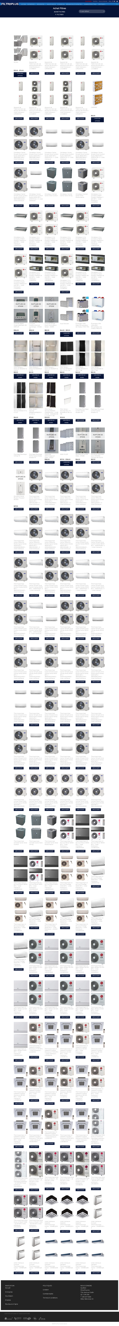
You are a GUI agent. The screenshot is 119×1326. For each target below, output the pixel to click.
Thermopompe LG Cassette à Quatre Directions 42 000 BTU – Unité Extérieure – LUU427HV (97, 1093)
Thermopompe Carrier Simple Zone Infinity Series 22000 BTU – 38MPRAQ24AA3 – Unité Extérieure (20, 674)
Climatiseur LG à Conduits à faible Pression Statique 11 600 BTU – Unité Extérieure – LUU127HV (97, 198)
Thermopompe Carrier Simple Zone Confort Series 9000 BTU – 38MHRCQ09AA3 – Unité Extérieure (20, 631)
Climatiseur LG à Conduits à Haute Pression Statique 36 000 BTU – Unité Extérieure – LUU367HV (66, 284)
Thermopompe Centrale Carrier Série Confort (20, 842)
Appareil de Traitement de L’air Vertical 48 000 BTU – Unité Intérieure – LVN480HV (82, 111)
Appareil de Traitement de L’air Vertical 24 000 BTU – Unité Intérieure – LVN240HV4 (82, 65)
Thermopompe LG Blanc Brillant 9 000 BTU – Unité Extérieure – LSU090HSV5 (97, 1010)
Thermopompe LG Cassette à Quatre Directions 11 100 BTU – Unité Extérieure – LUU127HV (36, 1049)
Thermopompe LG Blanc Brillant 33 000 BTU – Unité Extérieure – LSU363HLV (66, 1010)
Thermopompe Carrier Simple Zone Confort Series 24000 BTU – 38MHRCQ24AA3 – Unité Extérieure (20, 588)
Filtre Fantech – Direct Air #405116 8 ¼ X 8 (35, 368)
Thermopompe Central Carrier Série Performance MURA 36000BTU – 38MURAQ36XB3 (66, 803)
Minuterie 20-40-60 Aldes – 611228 (82, 455)
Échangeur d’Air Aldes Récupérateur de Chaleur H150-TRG (82, 325)
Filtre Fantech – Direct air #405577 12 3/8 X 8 (51, 368)
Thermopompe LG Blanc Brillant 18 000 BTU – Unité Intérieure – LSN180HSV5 (82, 969)
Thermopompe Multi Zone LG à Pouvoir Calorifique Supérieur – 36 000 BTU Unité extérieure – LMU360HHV (98, 1139)
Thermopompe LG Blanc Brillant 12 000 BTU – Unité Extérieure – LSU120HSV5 (35, 969)
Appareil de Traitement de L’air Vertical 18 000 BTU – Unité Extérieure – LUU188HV (36, 65)
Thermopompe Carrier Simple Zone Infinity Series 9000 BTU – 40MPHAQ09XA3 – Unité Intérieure (66, 674)
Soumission (88, 1)
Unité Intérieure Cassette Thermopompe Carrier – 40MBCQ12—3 (67, 1225)
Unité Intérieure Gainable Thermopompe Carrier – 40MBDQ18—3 (82, 1266)
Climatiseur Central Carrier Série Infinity (66, 195)
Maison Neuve (51, 4)
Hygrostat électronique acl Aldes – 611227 (50, 456)
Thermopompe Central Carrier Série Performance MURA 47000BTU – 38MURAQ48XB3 (82, 803)
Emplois (8, 1300)
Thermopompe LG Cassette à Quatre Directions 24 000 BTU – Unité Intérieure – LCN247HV (51, 1096)
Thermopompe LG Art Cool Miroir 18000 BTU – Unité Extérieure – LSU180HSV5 (98, 844)
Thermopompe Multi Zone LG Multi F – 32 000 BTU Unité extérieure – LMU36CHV (67, 1180)
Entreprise (31, 4)
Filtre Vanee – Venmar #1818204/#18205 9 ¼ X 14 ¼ (35, 411)
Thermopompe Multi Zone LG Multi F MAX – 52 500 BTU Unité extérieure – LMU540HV (20, 1224)
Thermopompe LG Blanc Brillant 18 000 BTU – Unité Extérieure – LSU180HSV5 (66, 969)
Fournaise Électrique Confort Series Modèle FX (97, 410)
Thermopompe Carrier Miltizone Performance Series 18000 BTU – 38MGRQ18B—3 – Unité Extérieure (35, 500)
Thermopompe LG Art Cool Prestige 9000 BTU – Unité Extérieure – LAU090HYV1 (82, 927)
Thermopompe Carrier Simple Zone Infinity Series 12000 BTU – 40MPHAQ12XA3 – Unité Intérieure (51, 631)
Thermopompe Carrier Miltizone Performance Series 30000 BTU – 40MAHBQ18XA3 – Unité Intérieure (20, 545)
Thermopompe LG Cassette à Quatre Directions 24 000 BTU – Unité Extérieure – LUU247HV (35, 1093)
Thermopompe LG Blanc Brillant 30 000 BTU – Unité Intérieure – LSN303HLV (51, 1010)
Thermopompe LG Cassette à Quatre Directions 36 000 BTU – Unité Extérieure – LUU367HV (66, 1093)
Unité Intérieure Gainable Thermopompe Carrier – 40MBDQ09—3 (51, 1266)
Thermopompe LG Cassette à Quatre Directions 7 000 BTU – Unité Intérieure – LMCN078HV (36, 1138)
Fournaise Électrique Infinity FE (20, 455)
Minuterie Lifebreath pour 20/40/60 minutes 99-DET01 (97, 456)
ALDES (16, 62)
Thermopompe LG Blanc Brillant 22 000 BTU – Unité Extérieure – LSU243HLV (97, 969)
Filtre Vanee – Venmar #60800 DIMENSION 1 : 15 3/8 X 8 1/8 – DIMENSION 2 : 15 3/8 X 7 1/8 (51, 412)
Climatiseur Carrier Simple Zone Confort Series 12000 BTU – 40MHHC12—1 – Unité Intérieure (51, 156)
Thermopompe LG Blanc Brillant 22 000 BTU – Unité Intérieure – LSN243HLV (20, 1010)
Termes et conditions (50, 1298)
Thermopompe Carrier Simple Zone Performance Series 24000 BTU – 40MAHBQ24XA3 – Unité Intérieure (97, 717)
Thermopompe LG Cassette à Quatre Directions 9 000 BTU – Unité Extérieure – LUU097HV (51, 1135)
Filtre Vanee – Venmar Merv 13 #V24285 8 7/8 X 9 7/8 (66, 411)
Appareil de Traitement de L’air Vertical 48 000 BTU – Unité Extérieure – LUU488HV (67, 111)
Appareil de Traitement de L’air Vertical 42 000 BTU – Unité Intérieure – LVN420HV (51, 111)
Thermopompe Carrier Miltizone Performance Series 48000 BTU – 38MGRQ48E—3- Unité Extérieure (66, 545)
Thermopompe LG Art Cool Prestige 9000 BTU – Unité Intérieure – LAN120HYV (20, 963)
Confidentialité (48, 1294)
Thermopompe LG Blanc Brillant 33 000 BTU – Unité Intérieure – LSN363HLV (82, 1010)
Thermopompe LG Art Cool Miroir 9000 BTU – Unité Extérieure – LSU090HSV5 (35, 886)
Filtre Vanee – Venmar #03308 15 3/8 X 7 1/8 (97, 368)
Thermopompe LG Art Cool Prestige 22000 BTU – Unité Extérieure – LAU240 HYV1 (51, 927)
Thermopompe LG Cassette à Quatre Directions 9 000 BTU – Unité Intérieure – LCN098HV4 (67, 1138)
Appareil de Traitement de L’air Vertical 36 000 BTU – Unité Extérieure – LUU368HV (98, 65)
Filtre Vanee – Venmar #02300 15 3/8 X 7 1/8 (82, 368)
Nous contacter (103, 1)
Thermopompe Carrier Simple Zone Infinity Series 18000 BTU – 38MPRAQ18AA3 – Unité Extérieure (82, 631)
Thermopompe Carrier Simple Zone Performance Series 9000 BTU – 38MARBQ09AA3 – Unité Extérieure (82, 760)
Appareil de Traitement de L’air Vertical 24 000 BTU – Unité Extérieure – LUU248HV (67, 65)
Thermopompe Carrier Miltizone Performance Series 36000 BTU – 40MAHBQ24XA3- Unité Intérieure (51, 545)
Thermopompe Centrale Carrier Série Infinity (36, 842)
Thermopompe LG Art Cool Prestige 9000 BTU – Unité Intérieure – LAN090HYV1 (97, 921)
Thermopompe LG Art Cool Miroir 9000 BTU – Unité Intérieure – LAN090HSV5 (51, 886)
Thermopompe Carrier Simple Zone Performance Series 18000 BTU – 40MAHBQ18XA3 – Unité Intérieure (66, 717)
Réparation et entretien (74, 4)
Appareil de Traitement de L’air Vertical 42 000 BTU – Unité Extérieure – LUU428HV (36, 111)
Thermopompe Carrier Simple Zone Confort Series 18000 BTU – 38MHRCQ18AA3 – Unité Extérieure (82, 545)
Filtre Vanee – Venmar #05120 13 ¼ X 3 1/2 (20, 410)
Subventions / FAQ (90, 4)
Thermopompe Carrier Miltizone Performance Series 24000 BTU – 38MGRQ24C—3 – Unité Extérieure (66, 500)
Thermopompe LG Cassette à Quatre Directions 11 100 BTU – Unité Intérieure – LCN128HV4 (51, 1052)
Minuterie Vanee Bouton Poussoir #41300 (19, 497)
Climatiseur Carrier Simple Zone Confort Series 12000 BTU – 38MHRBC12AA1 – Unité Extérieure (20, 156)
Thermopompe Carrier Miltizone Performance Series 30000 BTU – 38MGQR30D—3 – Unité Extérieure (97, 500)
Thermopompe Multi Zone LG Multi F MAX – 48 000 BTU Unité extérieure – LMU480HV (98, 1180)
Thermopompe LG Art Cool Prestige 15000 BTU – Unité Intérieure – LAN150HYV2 (97, 880)
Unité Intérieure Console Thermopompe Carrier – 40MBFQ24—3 (35, 1266)
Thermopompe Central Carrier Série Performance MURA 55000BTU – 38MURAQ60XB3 (97, 803)
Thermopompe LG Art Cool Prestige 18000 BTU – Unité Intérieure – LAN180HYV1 (35, 921)
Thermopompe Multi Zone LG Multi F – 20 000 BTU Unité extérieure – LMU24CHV (36, 1181)
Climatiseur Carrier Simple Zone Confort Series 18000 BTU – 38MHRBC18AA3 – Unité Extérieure (82, 156)
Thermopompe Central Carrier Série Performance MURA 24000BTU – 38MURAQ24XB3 (35, 803)
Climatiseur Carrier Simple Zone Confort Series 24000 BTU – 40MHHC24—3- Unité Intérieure (36, 197)
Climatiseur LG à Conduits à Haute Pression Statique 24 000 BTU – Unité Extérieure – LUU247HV (20, 284)
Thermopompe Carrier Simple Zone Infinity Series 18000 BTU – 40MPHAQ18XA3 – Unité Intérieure (97, 631)
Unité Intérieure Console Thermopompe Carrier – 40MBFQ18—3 (20, 1266)
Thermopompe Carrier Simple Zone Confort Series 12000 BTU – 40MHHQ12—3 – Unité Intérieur (97, 587)
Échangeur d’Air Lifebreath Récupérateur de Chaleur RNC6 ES (96, 326)
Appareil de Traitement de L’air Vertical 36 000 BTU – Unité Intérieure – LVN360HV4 (20, 111)
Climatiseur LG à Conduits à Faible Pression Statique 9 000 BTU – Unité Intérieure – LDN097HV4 (97, 241)
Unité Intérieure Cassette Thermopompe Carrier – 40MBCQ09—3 (51, 1225)
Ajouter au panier (20, 376)
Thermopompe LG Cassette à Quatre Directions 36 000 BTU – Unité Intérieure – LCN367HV (82, 1096)
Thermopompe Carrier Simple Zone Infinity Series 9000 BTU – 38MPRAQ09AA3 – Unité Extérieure (51, 674)
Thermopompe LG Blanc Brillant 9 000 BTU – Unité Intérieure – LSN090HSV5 (20, 1052)
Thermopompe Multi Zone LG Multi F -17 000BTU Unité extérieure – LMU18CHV (82, 1181)
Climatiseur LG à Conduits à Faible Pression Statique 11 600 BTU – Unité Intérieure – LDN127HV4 (20, 241)
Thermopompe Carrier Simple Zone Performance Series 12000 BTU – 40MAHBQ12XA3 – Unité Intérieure (35, 717)
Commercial (61, 4)
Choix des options (20, 74)
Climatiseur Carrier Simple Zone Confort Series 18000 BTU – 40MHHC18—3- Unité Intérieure (98, 156)
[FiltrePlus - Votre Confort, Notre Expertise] (10, 4)
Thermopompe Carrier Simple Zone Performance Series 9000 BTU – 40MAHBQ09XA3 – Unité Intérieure (97, 760)
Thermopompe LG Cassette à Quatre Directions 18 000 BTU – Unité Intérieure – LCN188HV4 (97, 1053)
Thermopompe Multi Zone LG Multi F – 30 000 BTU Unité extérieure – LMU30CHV (51, 1180)
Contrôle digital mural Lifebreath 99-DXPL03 (20, 325)
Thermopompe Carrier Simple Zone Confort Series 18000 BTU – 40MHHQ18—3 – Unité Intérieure (98, 544)
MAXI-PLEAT (64, 454)
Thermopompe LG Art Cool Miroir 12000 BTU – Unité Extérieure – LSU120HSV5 (67, 844)
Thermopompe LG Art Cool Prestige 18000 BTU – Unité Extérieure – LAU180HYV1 (20, 927)
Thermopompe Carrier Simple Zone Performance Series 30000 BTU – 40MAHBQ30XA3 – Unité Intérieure (35, 760)
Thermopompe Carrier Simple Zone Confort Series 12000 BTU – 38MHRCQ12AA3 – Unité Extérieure (66, 588)
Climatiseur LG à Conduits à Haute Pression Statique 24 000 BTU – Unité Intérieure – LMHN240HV (51, 276)
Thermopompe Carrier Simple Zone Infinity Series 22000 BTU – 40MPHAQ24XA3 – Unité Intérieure (35, 674)
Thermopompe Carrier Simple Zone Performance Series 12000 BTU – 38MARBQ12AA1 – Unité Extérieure (82, 674)
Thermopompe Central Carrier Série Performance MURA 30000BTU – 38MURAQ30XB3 (51, 803)
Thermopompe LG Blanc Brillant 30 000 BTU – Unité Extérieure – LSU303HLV (36, 1010)
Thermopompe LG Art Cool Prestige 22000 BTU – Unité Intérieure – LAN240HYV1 (66, 921)
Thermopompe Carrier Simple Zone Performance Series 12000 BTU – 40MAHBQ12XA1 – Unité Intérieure (20, 717)
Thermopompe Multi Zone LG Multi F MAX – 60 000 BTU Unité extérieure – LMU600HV (36, 1224)
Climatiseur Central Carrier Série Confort (51, 195)
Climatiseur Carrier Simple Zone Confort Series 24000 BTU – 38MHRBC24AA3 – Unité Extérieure (20, 197)
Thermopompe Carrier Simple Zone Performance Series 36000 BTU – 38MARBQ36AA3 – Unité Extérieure (51, 760)
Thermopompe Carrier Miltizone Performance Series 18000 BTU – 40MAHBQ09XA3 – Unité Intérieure (51, 500)
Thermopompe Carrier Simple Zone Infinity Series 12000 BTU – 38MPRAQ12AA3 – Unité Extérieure (66, 631)
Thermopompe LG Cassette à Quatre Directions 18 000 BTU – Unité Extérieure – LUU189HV (82, 1050)
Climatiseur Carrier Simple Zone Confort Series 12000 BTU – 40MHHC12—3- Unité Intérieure (67, 156)
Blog (110, 1)
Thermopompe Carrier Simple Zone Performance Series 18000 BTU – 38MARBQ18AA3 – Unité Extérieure (51, 717)
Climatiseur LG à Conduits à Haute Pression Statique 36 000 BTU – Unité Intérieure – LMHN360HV (97, 276)
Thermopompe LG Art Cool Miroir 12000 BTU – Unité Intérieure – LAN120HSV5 (82, 844)
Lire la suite (34, 73)
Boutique (102, 4)
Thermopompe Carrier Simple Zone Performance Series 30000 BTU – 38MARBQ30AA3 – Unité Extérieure (20, 760)
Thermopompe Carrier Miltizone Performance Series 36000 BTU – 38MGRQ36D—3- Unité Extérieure (35, 545)
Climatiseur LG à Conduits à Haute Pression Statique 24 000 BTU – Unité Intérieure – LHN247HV (35, 276)
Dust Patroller (64, 323)
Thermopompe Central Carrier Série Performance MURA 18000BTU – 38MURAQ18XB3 (20, 803)
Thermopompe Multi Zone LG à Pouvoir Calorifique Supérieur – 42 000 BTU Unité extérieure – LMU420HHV (20, 1182)
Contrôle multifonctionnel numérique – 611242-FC (35, 326)
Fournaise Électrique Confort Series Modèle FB (82, 410)
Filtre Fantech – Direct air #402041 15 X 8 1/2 (20, 368)
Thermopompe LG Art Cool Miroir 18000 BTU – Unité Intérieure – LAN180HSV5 (20, 886)
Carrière (95, 1)
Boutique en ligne (11, 1304)
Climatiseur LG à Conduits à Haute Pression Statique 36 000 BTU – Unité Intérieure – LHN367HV (82, 276)
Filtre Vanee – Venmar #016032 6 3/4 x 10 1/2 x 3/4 (66, 368)
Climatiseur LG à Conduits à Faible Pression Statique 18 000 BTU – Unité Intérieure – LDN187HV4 (66, 241)
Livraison (46, 1290)
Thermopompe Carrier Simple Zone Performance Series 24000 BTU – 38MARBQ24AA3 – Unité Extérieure (82, 717)
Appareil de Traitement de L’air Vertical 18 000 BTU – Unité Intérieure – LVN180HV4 (51, 65)
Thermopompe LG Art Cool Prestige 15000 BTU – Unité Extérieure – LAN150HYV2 (82, 886)
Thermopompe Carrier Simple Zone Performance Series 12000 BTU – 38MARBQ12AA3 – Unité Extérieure (97, 674)
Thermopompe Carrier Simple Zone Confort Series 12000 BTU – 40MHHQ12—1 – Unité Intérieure (82, 587)
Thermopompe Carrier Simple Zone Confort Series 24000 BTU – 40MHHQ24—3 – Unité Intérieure (36, 587)
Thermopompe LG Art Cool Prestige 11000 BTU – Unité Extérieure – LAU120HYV (66, 886)
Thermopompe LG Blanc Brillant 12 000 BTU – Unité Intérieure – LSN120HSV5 (51, 969)
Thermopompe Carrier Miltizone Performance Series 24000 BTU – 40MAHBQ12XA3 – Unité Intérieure (82, 500)
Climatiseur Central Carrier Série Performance (82, 195)
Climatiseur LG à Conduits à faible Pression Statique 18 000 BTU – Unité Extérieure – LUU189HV (35, 241)
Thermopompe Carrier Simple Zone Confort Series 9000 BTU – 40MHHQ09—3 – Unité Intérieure (35, 630)
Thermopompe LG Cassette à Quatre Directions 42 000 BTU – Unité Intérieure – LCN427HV (20, 1139)
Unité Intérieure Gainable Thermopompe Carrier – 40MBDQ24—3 (97, 1266)
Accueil (23, 4)
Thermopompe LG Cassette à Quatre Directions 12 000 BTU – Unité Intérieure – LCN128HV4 (66, 1053)
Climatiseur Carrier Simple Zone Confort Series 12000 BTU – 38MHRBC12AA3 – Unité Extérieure (36, 156)
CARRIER (94, 107)
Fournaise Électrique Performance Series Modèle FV (35, 456)
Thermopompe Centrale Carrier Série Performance (51, 842)
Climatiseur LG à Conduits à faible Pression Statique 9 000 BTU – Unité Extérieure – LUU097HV (82, 241)
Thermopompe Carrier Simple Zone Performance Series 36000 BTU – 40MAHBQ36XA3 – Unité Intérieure (66, 760)
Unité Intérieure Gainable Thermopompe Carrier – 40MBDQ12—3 (66, 1266)
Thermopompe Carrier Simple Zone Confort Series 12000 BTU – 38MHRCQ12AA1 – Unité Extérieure (51, 588)
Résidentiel (41, 4)
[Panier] (117, 1)
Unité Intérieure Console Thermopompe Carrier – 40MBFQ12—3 (98, 1225)
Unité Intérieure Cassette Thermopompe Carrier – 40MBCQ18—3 (82, 1225)
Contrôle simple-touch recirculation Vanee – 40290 (51, 325)
